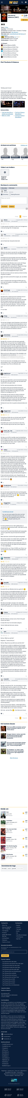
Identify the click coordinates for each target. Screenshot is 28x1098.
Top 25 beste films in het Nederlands (10, 985)
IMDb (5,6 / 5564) (6, 115)
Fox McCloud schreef (8, 511)
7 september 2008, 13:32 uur (21, 430)
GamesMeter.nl (5, 1058)
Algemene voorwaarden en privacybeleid (13, 1073)
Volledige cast (24, 145)
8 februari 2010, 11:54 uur (22, 502)
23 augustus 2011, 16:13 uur (21, 557)
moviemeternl (6, 1036)
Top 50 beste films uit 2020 (8, 979)
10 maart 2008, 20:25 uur (22, 334)
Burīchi (17, 931)
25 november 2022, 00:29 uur (21, 679)
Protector (4, 932)
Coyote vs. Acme (6, 942)
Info (2, 9)
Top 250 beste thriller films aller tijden (11, 965)
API (22, 1075)
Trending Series (18, 923)
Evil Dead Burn (5, 938)
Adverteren (23, 1070)
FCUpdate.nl (5, 1048)
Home (2, 5)
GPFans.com (5, 1050)
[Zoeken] (22, 2)
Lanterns (18, 927)
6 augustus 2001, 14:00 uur (21, 219)
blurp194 (6, 582)
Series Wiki (19, 1072)
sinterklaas (7, 335)
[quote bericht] (26, 232)
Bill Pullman (21, 34)
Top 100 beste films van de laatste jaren (11, 971)
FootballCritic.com (6, 1046)
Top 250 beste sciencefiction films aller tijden (12, 963)
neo (5, 234)
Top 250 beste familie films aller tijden (11, 967)
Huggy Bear (7, 503)
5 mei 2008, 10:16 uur (22, 410)
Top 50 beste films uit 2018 (8, 981)
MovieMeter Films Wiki (10, 1072)
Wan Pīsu (18, 939)
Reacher (18, 925)
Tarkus (6, 612)
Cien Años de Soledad (21, 935)
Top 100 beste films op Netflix (9, 973)
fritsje (5, 316)
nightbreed (7, 373)
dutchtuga (7, 290)
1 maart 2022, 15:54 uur (22, 631)
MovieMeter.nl (5, 1052)
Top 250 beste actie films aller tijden (10, 969)
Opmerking (5, 194)
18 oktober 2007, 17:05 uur (21, 316)
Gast (5, 190)
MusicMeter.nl (5, 1054)
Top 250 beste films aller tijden (9, 961)
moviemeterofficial (8, 1034)
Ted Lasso (18, 929)
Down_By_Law (8, 431)
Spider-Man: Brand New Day (6, 935)
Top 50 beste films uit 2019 (8, 983)
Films (7, 5)
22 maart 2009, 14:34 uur (22, 449)
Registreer (3, 1070)
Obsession (4, 940)
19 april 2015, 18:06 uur (22, 582)
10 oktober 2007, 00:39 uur (21, 290)
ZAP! (5, 631)
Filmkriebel (7, 557)
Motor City (4, 925)
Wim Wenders (14, 32)
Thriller (6, 27)
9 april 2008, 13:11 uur (22, 373)
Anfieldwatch (5, 1063)
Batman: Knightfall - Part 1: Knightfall (7, 928)
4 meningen (11, 188)
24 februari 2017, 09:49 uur (21, 612)
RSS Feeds (17, 1075)
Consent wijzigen (9, 1075)
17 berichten (4, 188)
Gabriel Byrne (4, 35)
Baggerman (7, 411)
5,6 (16, 37)
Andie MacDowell (14, 34)
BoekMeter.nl (5, 1056)
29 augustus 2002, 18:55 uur (21, 234)
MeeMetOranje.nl (6, 1065)
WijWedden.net (5, 1059)
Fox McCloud (7, 485)
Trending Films (4, 923)
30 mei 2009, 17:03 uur (22, 485)
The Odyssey (5, 930)
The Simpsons (19, 937)
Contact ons (11, 1070)
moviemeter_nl (7, 1038)
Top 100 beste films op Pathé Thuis (10, 977)
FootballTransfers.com (7, 1044)
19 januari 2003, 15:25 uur (22, 247)
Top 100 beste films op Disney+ (9, 975)
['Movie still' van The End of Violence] (6, 104)
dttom (5, 220)
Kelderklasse (5, 1061)
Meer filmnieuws (14, 758)
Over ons (17, 1070)
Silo (17, 933)
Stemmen (15, 9)
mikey (5, 449)
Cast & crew (8, 9)
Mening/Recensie (15, 194)
